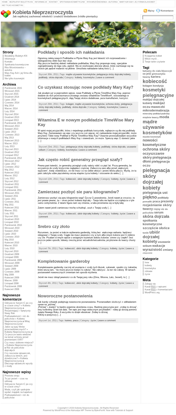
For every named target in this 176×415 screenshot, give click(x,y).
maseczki (158, 107)
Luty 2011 (9, 213)
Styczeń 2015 (11, 94)
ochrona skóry (113, 104)
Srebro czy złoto (54, 226)
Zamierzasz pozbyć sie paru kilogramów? (78, 192)
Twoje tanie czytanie (155, 61)
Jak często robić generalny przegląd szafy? (80, 159)
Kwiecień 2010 (12, 242)
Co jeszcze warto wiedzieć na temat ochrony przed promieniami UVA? (18, 337)
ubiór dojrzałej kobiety (88, 179)
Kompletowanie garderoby (64, 261)
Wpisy (151, 10)
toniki (146, 233)
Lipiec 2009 (10, 269)
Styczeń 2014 (11, 114)
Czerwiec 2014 (12, 102)
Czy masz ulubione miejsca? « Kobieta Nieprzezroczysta (19, 343)
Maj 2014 (9, 105)
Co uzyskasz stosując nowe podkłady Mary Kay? (85, 87)
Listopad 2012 (12, 155)
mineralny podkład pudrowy (156, 113)
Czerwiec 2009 (12, 271)
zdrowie (148, 271)
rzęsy (157, 209)
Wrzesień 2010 (12, 228)
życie (122, 179)
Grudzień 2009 (12, 254)
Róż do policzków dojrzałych (14, 349)
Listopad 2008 (12, 283)
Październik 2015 (13, 88)
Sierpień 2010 (11, 231)
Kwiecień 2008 (12, 289)
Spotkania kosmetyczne (72, 2)
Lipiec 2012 (10, 164)
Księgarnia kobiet (153, 56)
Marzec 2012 (11, 175)
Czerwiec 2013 (12, 134)
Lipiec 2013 (10, 132)
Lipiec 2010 (10, 234)
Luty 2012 (9, 178)
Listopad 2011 (11, 187)
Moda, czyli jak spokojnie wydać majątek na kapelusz (18, 390)
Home (5, 2)
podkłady (43, 77)
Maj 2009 (9, 274)
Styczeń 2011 (11, 216)
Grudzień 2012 (12, 152)
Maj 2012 (9, 169)
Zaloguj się (150, 283)
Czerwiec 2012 (12, 166)
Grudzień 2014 (12, 97)
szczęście (150, 228)
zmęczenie (147, 253)
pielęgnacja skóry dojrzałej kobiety (114, 74)
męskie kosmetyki (152, 137)
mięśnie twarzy (151, 117)
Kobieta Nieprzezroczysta (43, 12)
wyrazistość (152, 249)
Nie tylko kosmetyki (12, 5)
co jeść (147, 73)
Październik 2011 (13, 190)
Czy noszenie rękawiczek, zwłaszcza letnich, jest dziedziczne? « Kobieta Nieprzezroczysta (18, 357)
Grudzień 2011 (12, 184)
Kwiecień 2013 (12, 140)
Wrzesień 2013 (12, 126)
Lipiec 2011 (10, 199)
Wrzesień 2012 (12, 161)
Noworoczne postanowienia (65, 296)
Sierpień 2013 (11, 129)
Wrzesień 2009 (12, 263)
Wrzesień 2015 (12, 91)
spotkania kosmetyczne (152, 222)
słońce (164, 228)
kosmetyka (88, 77)
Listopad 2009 (12, 257)
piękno (150, 197)
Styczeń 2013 (11, 149)
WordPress (60, 410)
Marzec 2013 (11, 143)
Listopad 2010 (12, 222)
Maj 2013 (9, 137)
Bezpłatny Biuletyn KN (21, 2)
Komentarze (167, 10)
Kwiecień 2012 (12, 172)
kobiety (78, 77)
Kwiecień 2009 (12, 277)
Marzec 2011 (11, 210)
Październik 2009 (13, 260)
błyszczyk (166, 71)
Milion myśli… (152, 58)
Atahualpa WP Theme (81, 410)
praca (75, 320)
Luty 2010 (9, 248)
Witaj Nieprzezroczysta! (17, 322)
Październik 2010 (13, 225)
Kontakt (53, 2)
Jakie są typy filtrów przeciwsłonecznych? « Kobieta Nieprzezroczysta (17, 329)
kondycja (158, 85)
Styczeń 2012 (11, 181)
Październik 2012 (13, 158)
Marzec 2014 (11, 108)
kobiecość (71, 179)
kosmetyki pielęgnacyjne (158, 92)
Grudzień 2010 (12, 219)
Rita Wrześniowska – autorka (102, 2)
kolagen (70, 104)
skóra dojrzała (56, 77)
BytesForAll (99, 410)
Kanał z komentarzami (158, 289)
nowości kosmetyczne (154, 142)
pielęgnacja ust (155, 192)
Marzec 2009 (11, 280)
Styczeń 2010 (11, 251)
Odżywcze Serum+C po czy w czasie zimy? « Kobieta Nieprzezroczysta (19, 305)
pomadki (147, 201)
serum (158, 212)
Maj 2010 (9, 239)
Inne (147, 262)
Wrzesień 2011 (12, 193)
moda (164, 117)
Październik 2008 (13, 286)
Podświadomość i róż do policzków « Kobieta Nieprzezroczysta (17, 319)
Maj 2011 (9, 204)
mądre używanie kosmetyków (80, 74)
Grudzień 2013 (12, 117)
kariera (68, 320)
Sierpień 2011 (11, 196)
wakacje (158, 245)
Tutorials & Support (124, 410)
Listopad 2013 (12, 120)
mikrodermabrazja (156, 110)
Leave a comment (105, 77)
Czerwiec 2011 (12, 201)
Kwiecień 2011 (12, 207)
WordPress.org (152, 292)
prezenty (167, 201)
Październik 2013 (13, 123)
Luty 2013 (9, 146)
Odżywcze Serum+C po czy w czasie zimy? (19, 385)
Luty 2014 (9, 111)
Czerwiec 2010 (12, 236)
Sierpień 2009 (11, 266)
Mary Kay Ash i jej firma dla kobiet (137, 2)
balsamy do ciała (152, 71)
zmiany (168, 249)
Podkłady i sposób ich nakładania (71, 52)
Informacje (41, 2)
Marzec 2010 (11, 245)
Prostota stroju (12, 375)
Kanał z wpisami (155, 286)
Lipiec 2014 (10, 99)
